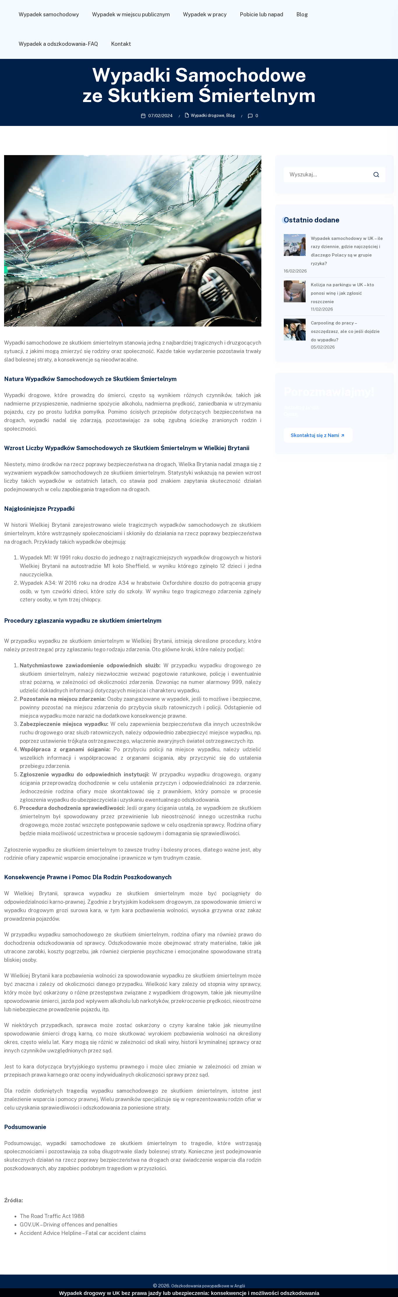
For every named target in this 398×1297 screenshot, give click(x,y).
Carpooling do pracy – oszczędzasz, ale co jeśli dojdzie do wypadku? (345, 331)
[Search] (380, 173)
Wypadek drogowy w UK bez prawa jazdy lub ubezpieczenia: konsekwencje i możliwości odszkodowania (189, 1293)
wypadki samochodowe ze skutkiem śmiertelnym (111, 1143)
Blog (302, 14)
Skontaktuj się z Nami (315, 435)
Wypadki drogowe (207, 115)
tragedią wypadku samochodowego (112, 1091)
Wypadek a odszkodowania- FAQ (58, 44)
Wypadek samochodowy (49, 14)
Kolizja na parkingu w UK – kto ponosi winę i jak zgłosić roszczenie (342, 293)
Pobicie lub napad (261, 14)
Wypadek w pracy (205, 14)
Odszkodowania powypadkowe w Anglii (208, 1286)
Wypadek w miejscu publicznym (131, 14)
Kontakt (121, 44)
